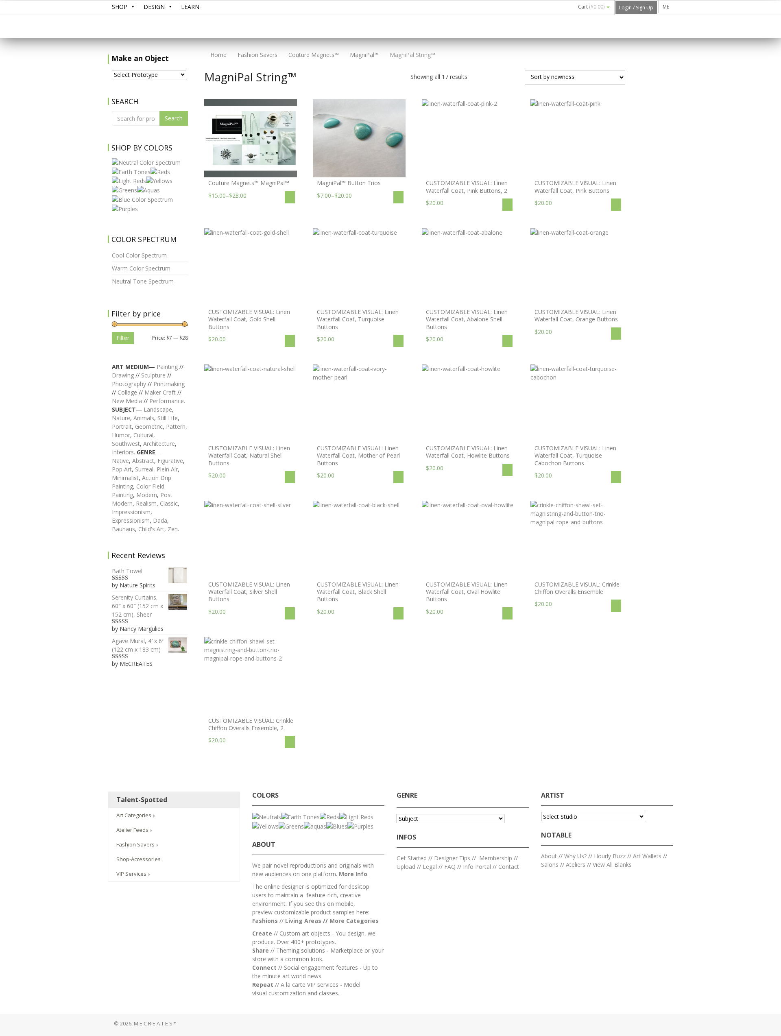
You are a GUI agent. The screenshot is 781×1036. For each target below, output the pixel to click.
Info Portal (477, 866)
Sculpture (153, 375)
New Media (127, 401)
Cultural (143, 435)
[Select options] (290, 197)
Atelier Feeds (133, 829)
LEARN (190, 7)
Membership (495, 858)
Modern (146, 495)
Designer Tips (452, 858)
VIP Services (132, 873)
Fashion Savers (257, 55)
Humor (121, 435)
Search (174, 118)
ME (666, 6)
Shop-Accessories (138, 859)
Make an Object (140, 58)
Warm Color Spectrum (141, 268)
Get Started (412, 858)
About (549, 856)
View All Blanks (612, 864)
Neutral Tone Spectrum (143, 281)
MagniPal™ (364, 55)
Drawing (123, 375)
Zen (173, 529)
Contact (508, 866)
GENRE (407, 795)
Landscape (158, 409)
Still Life (167, 418)
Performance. (167, 401)
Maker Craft (160, 392)
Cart (591, 6)
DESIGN (154, 7)
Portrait (122, 426)
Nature (121, 418)
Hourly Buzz (610, 856)
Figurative (170, 461)
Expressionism (131, 520)
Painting (167, 367)
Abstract (143, 461)
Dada (160, 520)
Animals (143, 418)
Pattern (175, 426)
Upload (406, 866)
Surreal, (145, 469)
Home (218, 55)
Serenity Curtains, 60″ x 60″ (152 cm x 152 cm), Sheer (137, 605)
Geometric (149, 426)
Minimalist (125, 478)
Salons (549, 864)
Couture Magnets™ (313, 55)
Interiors (123, 452)
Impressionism (131, 512)
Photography (129, 384)
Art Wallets (648, 856)
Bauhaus (123, 529)
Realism (146, 503)
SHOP (119, 7)
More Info (353, 874)
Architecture (159, 443)
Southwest (126, 443)
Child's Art (151, 529)
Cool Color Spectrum (139, 255)
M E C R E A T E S (169, 27)
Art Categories (134, 815)
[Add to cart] (507, 204)
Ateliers (575, 864)
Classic (169, 503)
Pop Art (122, 469)
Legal (430, 866)
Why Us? (575, 856)
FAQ (450, 866)
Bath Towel (127, 571)
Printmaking (169, 384)
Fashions (265, 921)
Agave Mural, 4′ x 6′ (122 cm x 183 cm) (137, 645)
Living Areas (303, 921)
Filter (122, 338)
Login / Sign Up (636, 7)
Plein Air (167, 469)
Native (120, 461)
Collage (127, 392)
